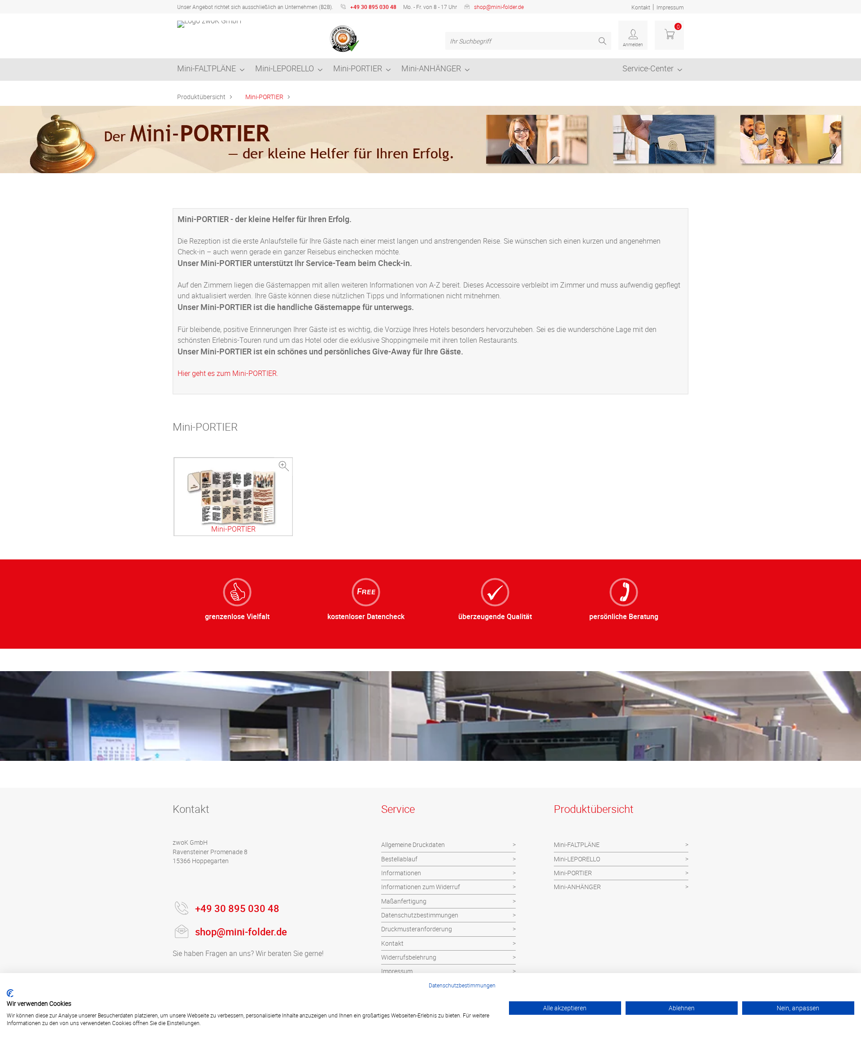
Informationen (401, 873)
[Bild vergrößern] (283, 466)
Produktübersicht (201, 96)
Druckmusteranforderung (416, 929)
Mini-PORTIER (357, 68)
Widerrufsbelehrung (408, 957)
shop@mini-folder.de (499, 6)
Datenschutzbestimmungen (419, 915)
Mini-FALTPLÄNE (206, 68)
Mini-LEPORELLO (284, 68)
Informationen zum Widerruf (420, 886)
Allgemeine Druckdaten (413, 844)
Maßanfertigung (403, 901)
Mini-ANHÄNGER (431, 68)
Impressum (670, 7)
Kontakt (640, 7)
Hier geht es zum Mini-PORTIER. (228, 373)
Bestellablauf (399, 859)
